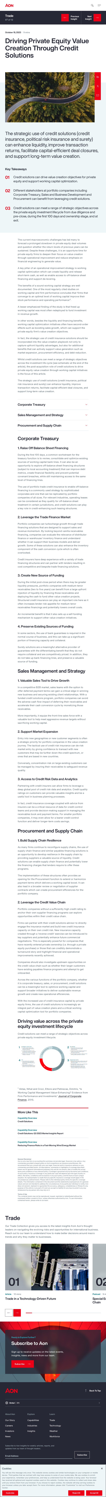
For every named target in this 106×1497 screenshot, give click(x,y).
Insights (31, 1431)
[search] (92, 5)
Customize (10, 1493)
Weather (54, 1431)
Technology (55, 1425)
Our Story (10, 1420)
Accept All (94, 1493)
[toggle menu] (99, 5)
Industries (32, 1425)
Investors (9, 1431)
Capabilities (33, 1420)
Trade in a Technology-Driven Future (30, 1298)
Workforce (55, 1436)
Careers (9, 1425)
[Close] (102, 1468)
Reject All (76, 1493)
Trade (9, 15)
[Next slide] (17, 1312)
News (7, 1436)
